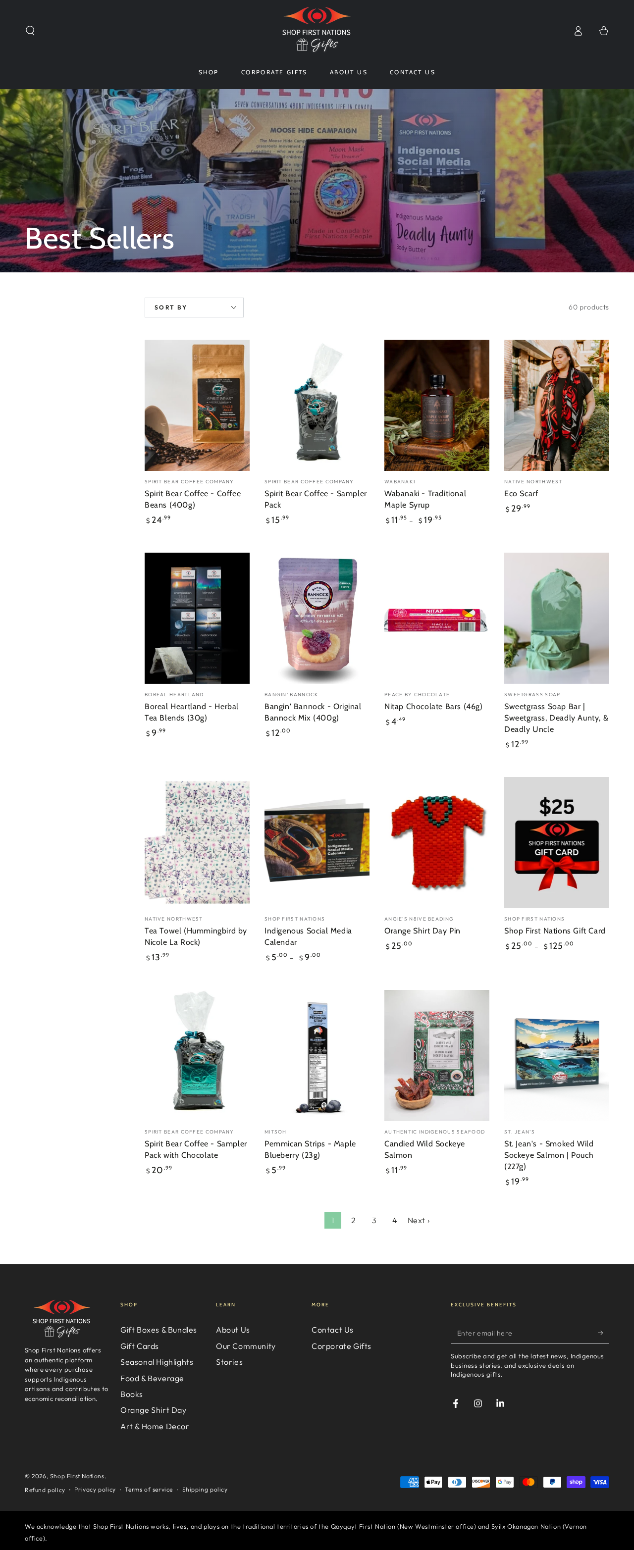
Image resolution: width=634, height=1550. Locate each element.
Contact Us (333, 1330)
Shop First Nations (77, 1476)
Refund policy (45, 1490)
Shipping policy (205, 1489)
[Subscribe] (603, 1332)
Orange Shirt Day (153, 1410)
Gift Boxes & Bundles (158, 1330)
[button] (30, 31)
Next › (419, 1220)
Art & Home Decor (155, 1426)
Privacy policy (94, 1489)
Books (131, 1394)
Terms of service (149, 1489)
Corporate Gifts (341, 1346)
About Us (233, 1330)
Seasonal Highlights (156, 1362)
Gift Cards (139, 1346)
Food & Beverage (152, 1378)
